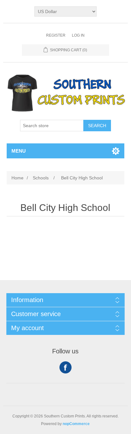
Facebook (65, 367)
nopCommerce (76, 424)
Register (56, 35)
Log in (78, 35)
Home (17, 177)
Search (97, 125)
